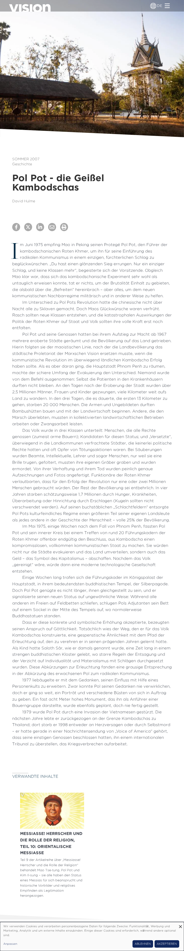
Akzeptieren (167, 943)
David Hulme (23, 201)
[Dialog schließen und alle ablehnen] (180, 925)
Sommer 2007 (26, 159)
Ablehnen (143, 943)
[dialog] (92, 936)
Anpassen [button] (10, 943)
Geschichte (22, 164)
